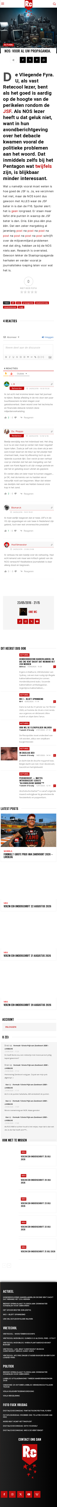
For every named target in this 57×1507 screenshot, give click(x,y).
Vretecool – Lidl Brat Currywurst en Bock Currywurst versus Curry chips (23, 1350)
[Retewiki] (37, 1494)
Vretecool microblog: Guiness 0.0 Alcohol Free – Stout (29, 1338)
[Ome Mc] (24, 612)
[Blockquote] (28, 357)
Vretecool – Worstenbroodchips (19, 1334)
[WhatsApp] (44, 60)
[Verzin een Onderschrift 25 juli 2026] (10, 1155)
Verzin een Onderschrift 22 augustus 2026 (27, 906)
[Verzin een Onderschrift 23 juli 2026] (10, 1202)
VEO (6, 903)
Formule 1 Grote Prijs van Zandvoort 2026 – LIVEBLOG (28, 855)
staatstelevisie (10, 307)
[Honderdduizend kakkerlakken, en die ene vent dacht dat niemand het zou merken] (9, 660)
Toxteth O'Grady (26, 730)
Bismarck (16, 507)
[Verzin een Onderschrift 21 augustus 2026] (28, 931)
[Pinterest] (37, 60)
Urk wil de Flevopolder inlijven (35, 727)
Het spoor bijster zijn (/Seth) (17, 1310)
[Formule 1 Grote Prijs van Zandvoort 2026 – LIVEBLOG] (28, 830)
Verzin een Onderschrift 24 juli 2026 (36, 1181)
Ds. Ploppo (17, 431)
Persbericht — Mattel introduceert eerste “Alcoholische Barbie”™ (31, 780)
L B (13, 384)
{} (39, 357)
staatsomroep (42, 303)
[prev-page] (4, 1266)
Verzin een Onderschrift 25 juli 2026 (36, 1158)
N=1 (21, 701)
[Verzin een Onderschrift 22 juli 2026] (10, 1225)
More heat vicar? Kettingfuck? (17, 1422)
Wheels (8, 851)
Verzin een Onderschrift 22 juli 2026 (36, 1228)
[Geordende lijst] (20, 357)
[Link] (35, 357)
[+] (42, 357)
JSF (7, 111)
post (19, 230)
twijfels (43, 166)
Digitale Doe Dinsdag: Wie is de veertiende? (23, 1430)
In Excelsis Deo (27, 752)
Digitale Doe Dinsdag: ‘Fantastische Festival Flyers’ (27, 1411)
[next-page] (9, 1266)
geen (14, 211)
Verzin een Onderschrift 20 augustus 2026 (27, 1005)
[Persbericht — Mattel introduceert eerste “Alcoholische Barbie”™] (9, 779)
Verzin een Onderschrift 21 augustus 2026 (27, 955)
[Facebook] (23, 60)
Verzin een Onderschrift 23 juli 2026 (36, 1204)
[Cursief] (9, 357)
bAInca (22, 666)
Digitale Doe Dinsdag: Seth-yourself (20, 1426)
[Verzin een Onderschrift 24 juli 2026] (10, 1178)
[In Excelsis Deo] (9, 754)
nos (18, 303)
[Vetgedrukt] (6, 357)
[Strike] (17, 357)
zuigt (21, 307)
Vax (6, 1084)
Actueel (8, 45)
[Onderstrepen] (13, 357)
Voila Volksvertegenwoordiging (18, 1391)
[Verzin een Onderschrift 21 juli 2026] (10, 1249)
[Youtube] (37, 621)
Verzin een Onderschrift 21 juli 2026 (38, 1251)
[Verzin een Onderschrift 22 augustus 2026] (28, 882)
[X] (30, 60)
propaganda (28, 303)
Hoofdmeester (19, 544)
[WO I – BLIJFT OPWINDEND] (9, 700)
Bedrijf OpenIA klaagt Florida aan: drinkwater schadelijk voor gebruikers (25, 1305)
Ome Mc (33, 612)
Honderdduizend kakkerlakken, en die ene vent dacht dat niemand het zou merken (37, 661)
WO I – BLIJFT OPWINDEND (31, 698)
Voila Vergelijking (11, 1396)
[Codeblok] (31, 357)
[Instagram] (25, 621)
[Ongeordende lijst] (24, 357)
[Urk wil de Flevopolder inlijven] (9, 728)
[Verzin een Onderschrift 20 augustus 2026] (28, 981)
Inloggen (49, 337)
